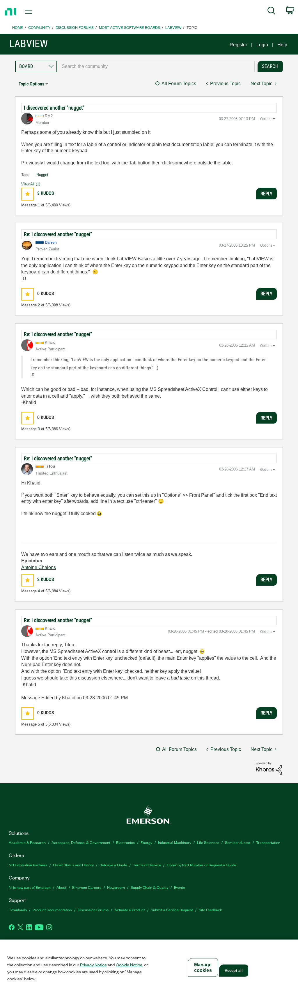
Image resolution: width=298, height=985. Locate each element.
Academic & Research (27, 842)
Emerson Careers (86, 887)
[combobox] (156, 66)
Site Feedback (210, 909)
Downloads (18, 909)
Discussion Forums (75, 27)
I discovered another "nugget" (54, 108)
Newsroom (116, 887)
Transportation (268, 842)
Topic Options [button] (31, 84)
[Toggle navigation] (38, 11)
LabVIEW (173, 27)
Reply (266, 193)
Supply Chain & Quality (149, 887)
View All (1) (30, 184)
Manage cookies (203, 967)
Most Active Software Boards (129, 27)
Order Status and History (73, 865)
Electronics (125, 842)
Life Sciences (208, 842)
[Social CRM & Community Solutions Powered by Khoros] (269, 767)
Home (17, 27)
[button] (27, 194)
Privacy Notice (93, 965)
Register (238, 44)
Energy (146, 842)
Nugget (42, 175)
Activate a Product (129, 909)
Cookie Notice (129, 965)
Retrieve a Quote (113, 865)
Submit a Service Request (172, 909)
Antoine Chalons (38, 567)
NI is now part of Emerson (30, 887)
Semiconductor (237, 842)
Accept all (234, 970)
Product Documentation (52, 909)
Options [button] (266, 119)
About (61, 887)
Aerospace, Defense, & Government (81, 842)
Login (262, 44)
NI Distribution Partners (28, 865)
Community (39, 27)
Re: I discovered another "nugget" (58, 234)
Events (179, 887)
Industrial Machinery (174, 842)
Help (282, 44)
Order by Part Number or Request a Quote (201, 865)
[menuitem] (271, 11)
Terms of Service (147, 865)
